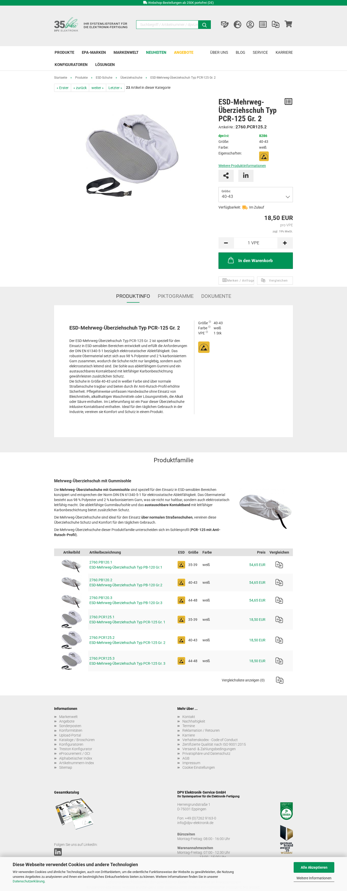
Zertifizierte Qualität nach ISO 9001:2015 (214, 744)
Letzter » (115, 88)
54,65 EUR (257, 565)
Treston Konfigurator (75, 749)
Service (260, 52)
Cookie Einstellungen (198, 767)
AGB (186, 758)
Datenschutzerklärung (28, 881)
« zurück (80, 88)
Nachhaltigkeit (193, 721)
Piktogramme (176, 296)
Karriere (284, 52)
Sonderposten (70, 726)
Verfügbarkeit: (229, 207)
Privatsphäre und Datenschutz (206, 753)
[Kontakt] (224, 24)
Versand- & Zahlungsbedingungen (209, 749)
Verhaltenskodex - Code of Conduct (210, 740)
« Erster (63, 88)
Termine (188, 726)
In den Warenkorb (255, 260)
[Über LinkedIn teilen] (246, 176)
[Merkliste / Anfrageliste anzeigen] (263, 24)
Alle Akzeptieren (314, 867)
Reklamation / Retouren (201, 730)
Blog (240, 52)
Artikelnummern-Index (76, 763)
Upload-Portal (70, 735)
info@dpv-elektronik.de (195, 823)
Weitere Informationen (314, 878)
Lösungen (105, 64)
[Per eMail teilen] (226, 176)
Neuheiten (156, 52)
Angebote (183, 52)
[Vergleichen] (279, 564)
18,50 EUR (257, 620)
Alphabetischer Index (75, 758)
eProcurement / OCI (74, 753)
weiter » (97, 88)
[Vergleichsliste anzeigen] (275, 24)
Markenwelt (126, 52)
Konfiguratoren (71, 64)
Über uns (219, 52)
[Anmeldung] (250, 24)
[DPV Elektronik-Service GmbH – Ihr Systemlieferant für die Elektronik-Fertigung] (91, 26)
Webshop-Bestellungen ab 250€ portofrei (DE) (181, 3)
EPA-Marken (94, 52)
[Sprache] (237, 24)
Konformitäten (70, 730)
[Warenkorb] (288, 24)
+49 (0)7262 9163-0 (200, 818)
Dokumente (216, 296)
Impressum (191, 763)
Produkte (64, 52)
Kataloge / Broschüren (77, 740)
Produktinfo (133, 296)
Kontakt (188, 717)
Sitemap (65, 767)
